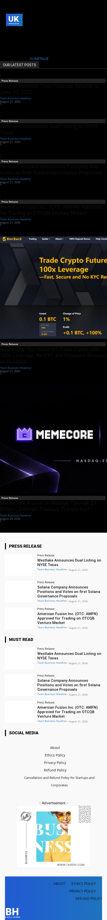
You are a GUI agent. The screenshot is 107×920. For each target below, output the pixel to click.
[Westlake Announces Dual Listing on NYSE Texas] (19, 565)
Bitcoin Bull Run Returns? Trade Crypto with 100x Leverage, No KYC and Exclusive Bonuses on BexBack (53, 355)
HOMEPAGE (39, 59)
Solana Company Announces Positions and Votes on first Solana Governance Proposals (51, 170)
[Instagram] (16, 33)
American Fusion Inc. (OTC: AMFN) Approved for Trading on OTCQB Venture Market (51, 210)
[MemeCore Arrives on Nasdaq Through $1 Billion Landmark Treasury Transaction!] (53, 439)
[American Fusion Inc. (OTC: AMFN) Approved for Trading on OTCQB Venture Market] (19, 618)
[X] (9, 40)
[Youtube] (16, 40)
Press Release (9, 80)
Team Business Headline (15, 98)
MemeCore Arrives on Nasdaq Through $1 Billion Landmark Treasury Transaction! (48, 506)
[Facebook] (9, 33)
